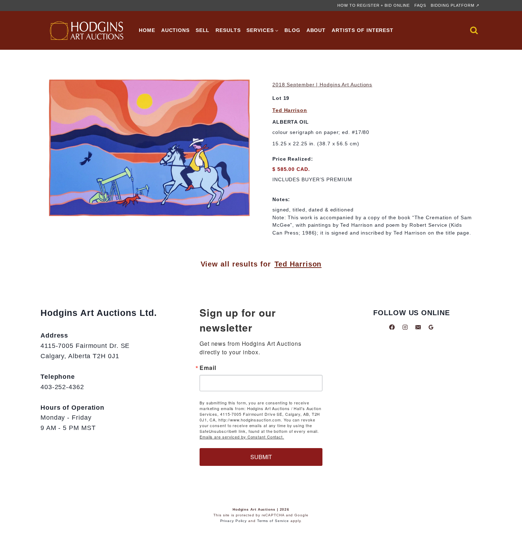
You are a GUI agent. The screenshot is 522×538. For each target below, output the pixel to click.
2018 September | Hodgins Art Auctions (322, 84)
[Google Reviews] (430, 327)
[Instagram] (404, 327)
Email (208, 368)
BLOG (292, 30)
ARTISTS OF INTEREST (362, 30)
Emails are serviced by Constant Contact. (242, 437)
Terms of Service (273, 521)
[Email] (418, 327)
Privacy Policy (233, 521)
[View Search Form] (474, 30)
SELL (203, 30)
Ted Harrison (289, 110)
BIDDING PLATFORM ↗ (455, 5)
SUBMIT (261, 457)
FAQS (420, 5)
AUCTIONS (175, 30)
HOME (147, 30)
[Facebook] (392, 327)
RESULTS (228, 30)
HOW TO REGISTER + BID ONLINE (373, 5)
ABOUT (316, 30)
